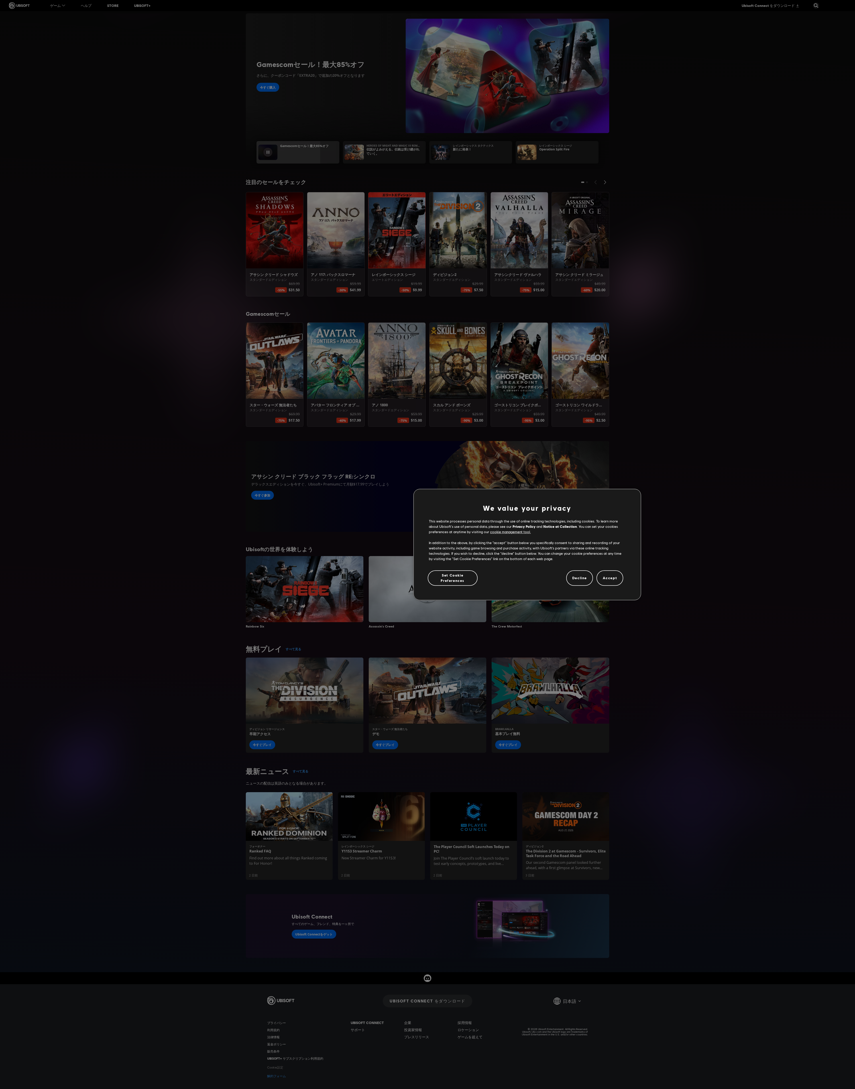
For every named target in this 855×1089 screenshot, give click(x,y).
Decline (579, 578)
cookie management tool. (510, 532)
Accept (610, 578)
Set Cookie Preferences (452, 578)
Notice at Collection (560, 526)
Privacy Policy (524, 526)
